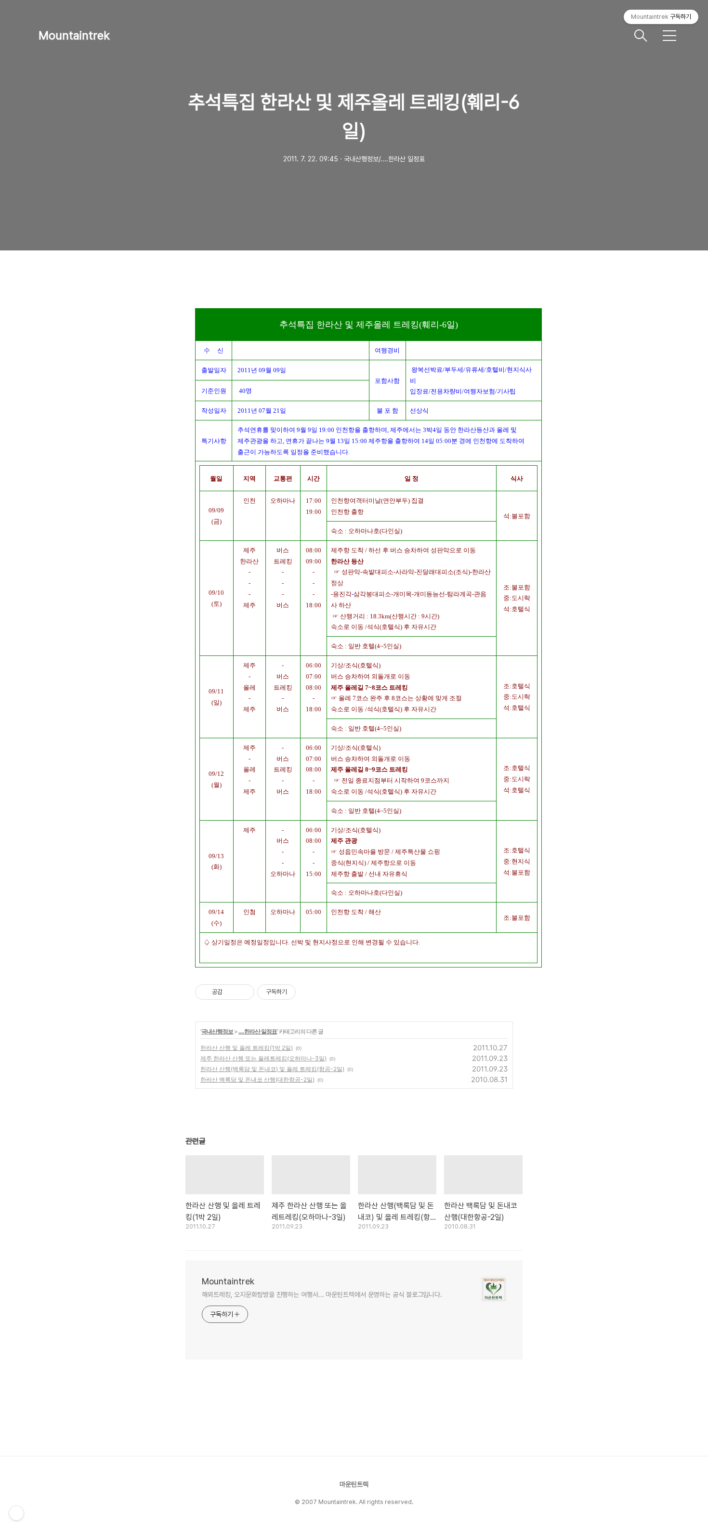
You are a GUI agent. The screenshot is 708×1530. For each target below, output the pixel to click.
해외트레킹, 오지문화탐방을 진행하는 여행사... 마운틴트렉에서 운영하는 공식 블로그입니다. (322, 1294)
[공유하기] (231, 992)
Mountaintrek (74, 35)
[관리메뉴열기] (16, 1513)
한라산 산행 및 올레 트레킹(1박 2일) (246, 1047)
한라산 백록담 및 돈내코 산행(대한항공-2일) (257, 1079)
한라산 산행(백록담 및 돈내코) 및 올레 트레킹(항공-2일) (272, 1068)
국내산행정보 (217, 1031)
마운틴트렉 (354, 1484)
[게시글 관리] (243, 992)
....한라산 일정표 (257, 1031)
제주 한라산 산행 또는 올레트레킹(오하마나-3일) (263, 1058)
